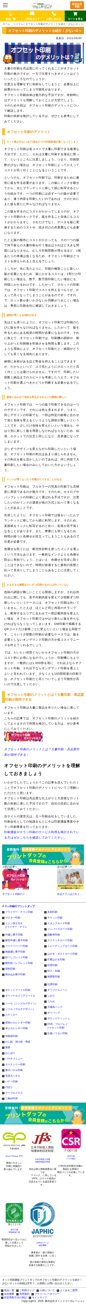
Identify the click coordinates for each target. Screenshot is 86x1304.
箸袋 (7, 1047)
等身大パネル (12, 1075)
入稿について (47, 1290)
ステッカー (11, 1014)
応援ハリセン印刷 (57, 1033)
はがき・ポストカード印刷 (62, 953)
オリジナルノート (57, 990)
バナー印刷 (11, 1081)
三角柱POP (11, 1098)
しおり (51, 995)
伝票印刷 (52, 984)
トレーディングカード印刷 (62, 946)
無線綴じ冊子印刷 (15, 951)
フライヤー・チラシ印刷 (19, 911)
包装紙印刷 (11, 1036)
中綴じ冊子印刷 (14, 934)
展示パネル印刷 (14, 1070)
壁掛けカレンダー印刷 (17, 1022)
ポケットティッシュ (58, 1018)
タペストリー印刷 (15, 1064)
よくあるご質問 (68, 1290)
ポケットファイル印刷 (17, 990)
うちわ (51, 1001)
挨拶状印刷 (53, 976)
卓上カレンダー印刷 (16, 1028)
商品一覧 (9, 1290)
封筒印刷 (52, 965)
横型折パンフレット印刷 (19, 963)
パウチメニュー (14, 1058)
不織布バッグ (54, 1007)
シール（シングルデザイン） (21, 1003)
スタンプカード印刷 (58, 923)
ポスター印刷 (12, 917)
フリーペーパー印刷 (16, 946)
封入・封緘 (53, 970)
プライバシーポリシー (47, 1293)
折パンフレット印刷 (16, 957)
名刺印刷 (52, 911)
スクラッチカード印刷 (59, 940)
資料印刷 (10, 968)
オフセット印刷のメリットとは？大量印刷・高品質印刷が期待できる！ (41, 751)
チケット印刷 (54, 917)
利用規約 (24, 1293)
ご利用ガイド (26, 1290)
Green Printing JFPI (14, 1156)
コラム (19, 24)
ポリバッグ (53, 1012)
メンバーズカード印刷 (59, 929)
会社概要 (9, 1293)
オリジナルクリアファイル (20, 995)
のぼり (9, 1087)
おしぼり (10, 1053)
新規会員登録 (77, 5)
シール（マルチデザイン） (20, 1009)
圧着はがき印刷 (56, 959)
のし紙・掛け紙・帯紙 (17, 1041)
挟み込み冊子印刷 (15, 974)
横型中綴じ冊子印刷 (16, 940)
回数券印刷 (53, 934)
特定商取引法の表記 (15, 1297)
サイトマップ (39, 1297)
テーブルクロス (14, 1092)
